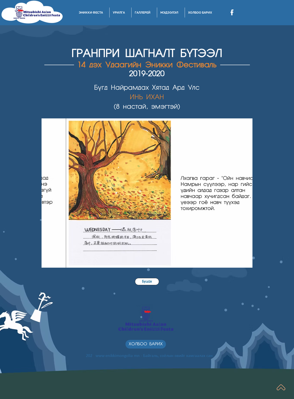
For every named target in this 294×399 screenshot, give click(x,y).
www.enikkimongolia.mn (118, 356)
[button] (147, 193)
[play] (243, 263)
